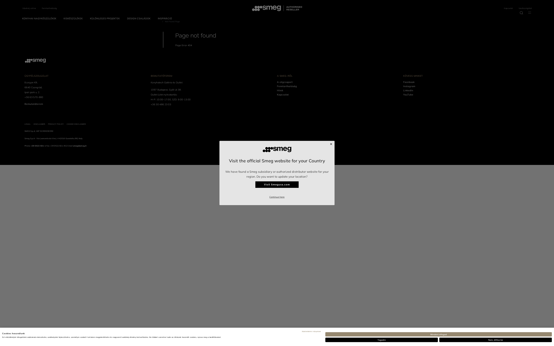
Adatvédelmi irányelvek (311, 331)
